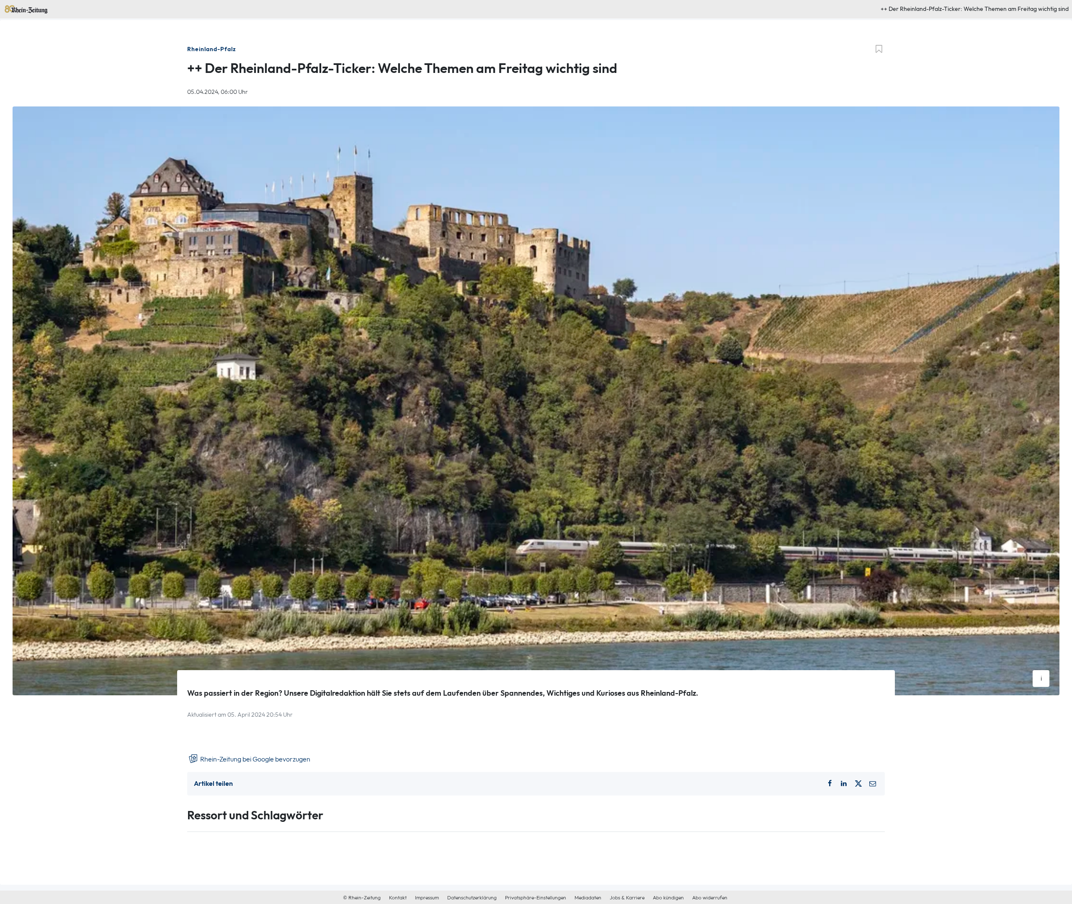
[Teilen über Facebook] (829, 783)
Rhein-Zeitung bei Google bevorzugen (254, 759)
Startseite (16, 7)
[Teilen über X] (858, 783)
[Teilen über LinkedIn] (843, 783)
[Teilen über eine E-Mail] (872, 783)
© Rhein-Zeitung (362, 897)
